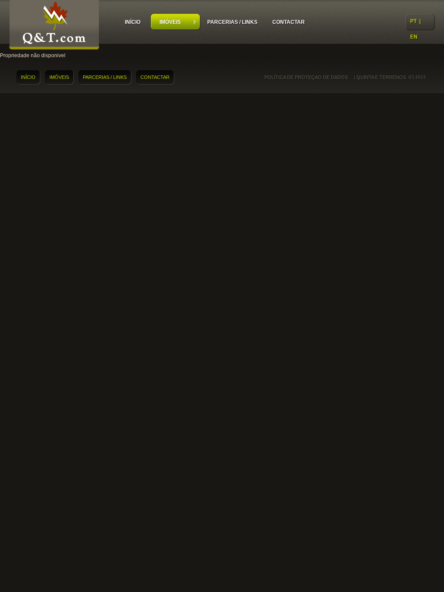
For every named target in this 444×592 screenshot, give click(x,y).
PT (413, 21)
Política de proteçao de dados (306, 77)
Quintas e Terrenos (54, 26)
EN (414, 37)
